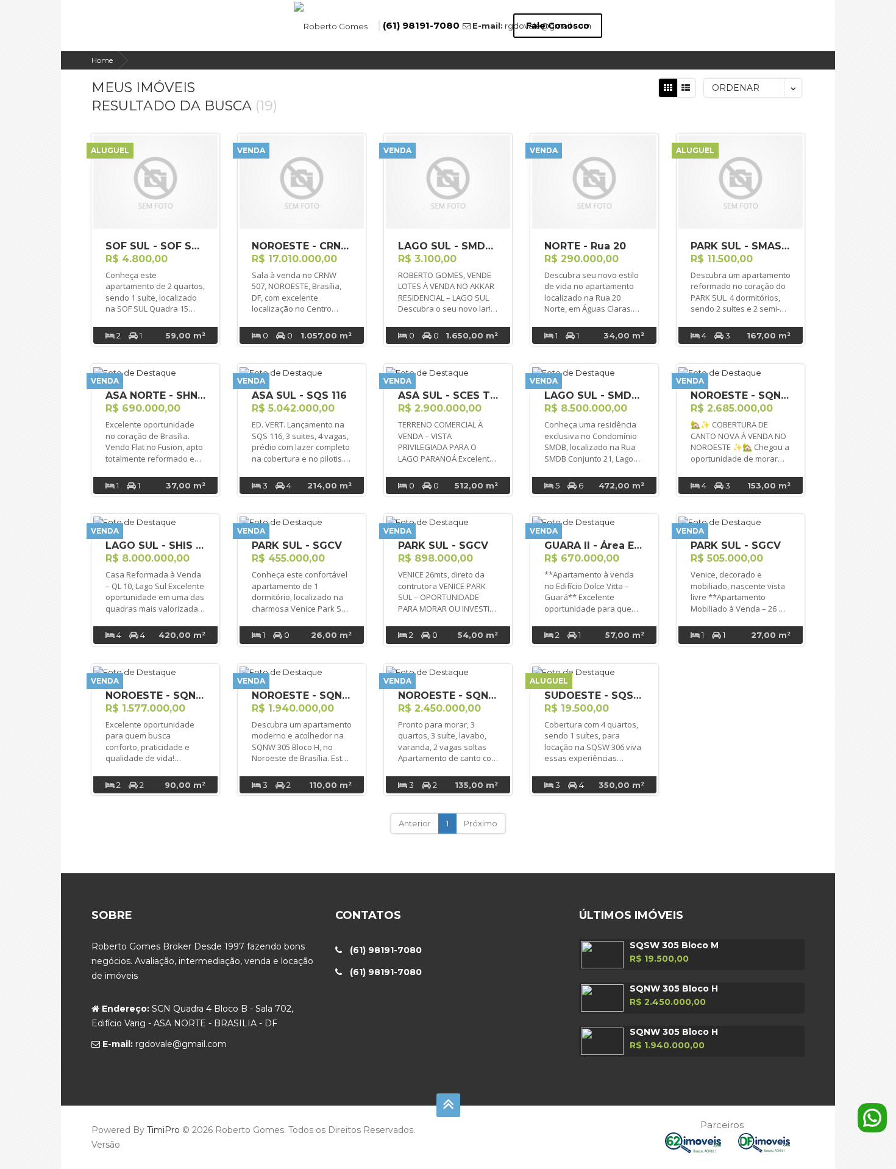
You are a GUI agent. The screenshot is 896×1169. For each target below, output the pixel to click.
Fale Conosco (557, 25)
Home (102, 60)
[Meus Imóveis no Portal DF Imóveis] (771, 1141)
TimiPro (164, 1129)
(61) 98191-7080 (421, 25)
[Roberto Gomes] (331, 25)
